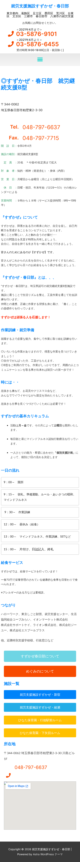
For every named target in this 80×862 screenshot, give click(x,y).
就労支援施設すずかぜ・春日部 (40, 5)
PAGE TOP (74, 833)
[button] (40, 59)
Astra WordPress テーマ (48, 854)
